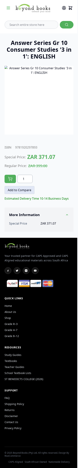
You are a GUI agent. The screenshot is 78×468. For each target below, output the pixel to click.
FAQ (7, 398)
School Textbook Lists (18, 373)
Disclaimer (11, 416)
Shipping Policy (14, 404)
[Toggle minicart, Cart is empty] (70, 8)
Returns (10, 410)
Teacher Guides (14, 367)
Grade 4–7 (11, 330)
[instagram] (26, 270)
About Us (10, 312)
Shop (8, 318)
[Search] (66, 24)
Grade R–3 (11, 324)
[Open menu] (8, 8)
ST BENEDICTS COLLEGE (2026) (24, 379)
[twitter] (17, 270)
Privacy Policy (13, 428)
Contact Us (11, 422)
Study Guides (13, 355)
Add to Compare (19, 190)
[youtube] (35, 270)
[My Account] (64, 8)
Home (8, 306)
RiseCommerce (13, 455)
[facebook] (8, 270)
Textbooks (11, 361)
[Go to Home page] (36, 8)
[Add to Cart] (10, 179)
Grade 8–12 (12, 336)
